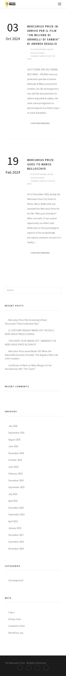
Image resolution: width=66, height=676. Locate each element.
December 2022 (16, 507)
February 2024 (15, 473)
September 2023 (16, 487)
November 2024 (16, 453)
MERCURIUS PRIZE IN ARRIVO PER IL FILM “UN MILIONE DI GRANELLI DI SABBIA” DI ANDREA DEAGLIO (43, 35)
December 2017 (16, 535)
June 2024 (13, 466)
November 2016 (16, 548)
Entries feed (14, 619)
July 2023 (12, 494)
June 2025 (13, 446)
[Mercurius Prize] (10, 4)
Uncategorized (37, 53)
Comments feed (16, 625)
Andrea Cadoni (46, 49)
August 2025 (14, 439)
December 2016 (16, 541)
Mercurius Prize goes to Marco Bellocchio (40, 164)
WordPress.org (15, 632)
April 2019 (13, 521)
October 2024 (15, 459)
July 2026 (12, 425)
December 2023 (16, 480)
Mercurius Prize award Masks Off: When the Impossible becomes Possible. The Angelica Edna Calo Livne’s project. (31, 355)
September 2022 (16, 514)
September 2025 (16, 432)
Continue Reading (40, 123)
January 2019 (14, 528)
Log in (11, 612)
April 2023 (13, 500)
